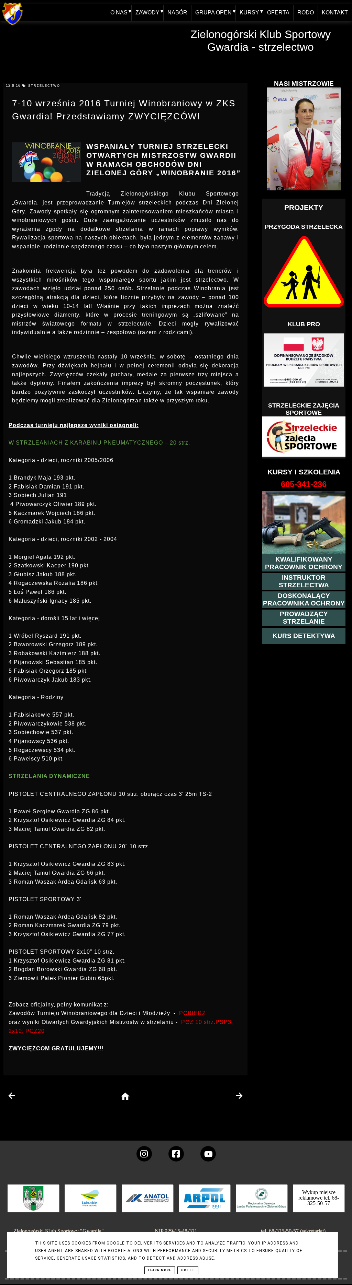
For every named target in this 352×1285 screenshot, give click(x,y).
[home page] (125, 1097)
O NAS (119, 12)
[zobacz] (260, 1203)
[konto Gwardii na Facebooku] (176, 1154)
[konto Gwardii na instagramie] (144, 1154)
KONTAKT (335, 12)
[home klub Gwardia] (12, 25)
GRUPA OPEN (213, 12)
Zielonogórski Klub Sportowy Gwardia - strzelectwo (260, 40)
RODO (305, 12)
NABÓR (177, 12)
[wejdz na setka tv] (208, 1154)
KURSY (249, 12)
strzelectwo (44, 85)
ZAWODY (147, 12)
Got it (188, 1270)
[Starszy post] (239, 1095)
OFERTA (278, 12)
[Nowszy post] (12, 1095)
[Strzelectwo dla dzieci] (304, 437)
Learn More (159, 1270)
